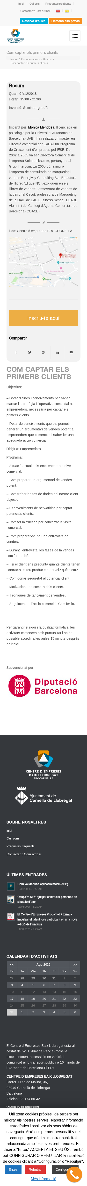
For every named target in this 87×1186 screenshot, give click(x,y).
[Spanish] (67, 11)
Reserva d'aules (33, 21)
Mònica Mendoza (41, 127)
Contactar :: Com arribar (35, 10)
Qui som (34, 3)
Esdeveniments (30, 59)
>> (75, 964)
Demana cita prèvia (65, 21)
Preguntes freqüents (58, 3)
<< (12, 964)
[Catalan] (58, 11)
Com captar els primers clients (32, 52)
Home (13, 59)
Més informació (43, 1179)
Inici (21, 3)
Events (47, 59)
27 (12, 978)
